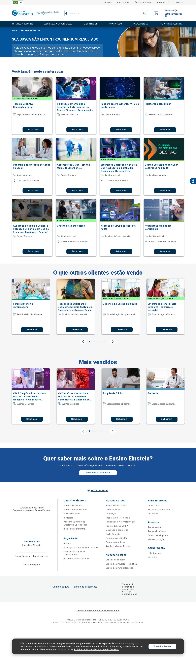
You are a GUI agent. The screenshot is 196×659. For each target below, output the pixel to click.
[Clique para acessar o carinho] (156, 13)
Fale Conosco (163, 3)
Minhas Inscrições (157, 539)
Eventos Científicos (115, 542)
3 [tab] (95, 341)
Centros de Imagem (115, 560)
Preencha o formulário (98, 472)
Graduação (111, 513)
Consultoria (153, 505)
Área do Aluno (123, 3)
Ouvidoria (179, 3)
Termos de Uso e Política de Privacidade (98, 610)
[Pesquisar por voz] (66, 13)
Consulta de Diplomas (159, 535)
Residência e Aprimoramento (120, 522)
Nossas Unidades (72, 513)
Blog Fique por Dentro (74, 529)
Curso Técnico (113, 509)
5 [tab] (100, 341)
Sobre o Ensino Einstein (75, 509)
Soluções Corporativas (159, 509)
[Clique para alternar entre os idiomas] (17, 2)
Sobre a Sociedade (73, 505)
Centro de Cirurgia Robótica (119, 568)
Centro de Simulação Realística (121, 564)
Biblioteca (68, 518)
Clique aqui (127, 584)
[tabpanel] (31, 306)
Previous (83, 341)
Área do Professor (143, 3)
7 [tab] (105, 341)
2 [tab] (92, 341)
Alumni (67, 543)
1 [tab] (89, 341)
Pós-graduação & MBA (117, 526)
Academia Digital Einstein (118, 546)
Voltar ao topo (99, 490)
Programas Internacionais (76, 558)
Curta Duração (113, 534)
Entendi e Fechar (162, 646)
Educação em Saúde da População (81, 547)
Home (14, 30)
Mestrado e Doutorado (117, 530)
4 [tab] (97, 341)
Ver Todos (153, 513)
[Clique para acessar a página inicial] (35, 16)
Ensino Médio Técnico (116, 505)
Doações (108, 3)
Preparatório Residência (118, 518)
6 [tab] (102, 341)
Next (113, 341)
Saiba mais (33, 129)
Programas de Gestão (116, 538)
